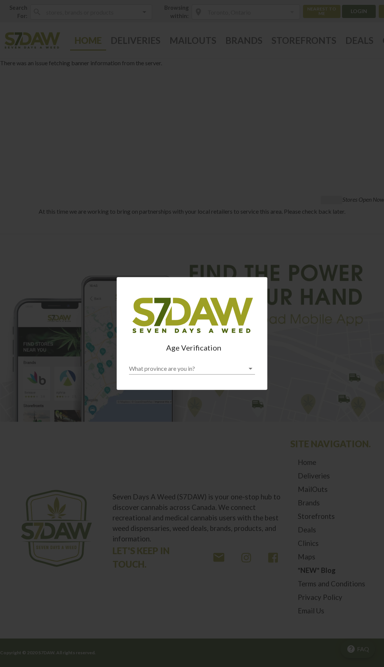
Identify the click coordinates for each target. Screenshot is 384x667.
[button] (192, 369)
